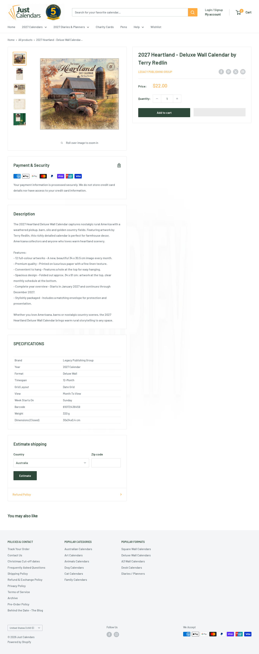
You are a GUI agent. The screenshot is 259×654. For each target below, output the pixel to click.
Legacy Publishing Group (155, 71)
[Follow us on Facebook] (109, 634)
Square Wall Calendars (136, 549)
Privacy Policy (17, 586)
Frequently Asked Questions (26, 567)
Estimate (25, 475)
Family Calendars (75, 579)
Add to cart (164, 112)
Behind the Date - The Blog (25, 610)
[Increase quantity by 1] (177, 99)
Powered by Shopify (19, 642)
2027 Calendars (32, 27)
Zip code (97, 454)
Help (137, 27)
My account (213, 14)
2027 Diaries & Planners (69, 27)
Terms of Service (19, 592)
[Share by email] (243, 71)
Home (11, 27)
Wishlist (156, 27)
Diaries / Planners (133, 573)
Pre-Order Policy (18, 604)
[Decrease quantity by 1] (157, 99)
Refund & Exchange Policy (25, 579)
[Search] (192, 12)
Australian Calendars (78, 549)
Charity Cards (105, 27)
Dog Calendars (74, 567)
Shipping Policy (18, 573)
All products (25, 39)
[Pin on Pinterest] (228, 71)
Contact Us (15, 555)
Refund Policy (22, 494)
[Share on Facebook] (221, 71)
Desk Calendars (131, 567)
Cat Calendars (73, 573)
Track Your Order (19, 549)
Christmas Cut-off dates (24, 561)
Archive (13, 598)
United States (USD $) (22, 627)
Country (18, 454)
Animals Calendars (76, 561)
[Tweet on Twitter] (235, 71)
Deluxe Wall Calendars (136, 555)
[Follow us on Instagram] (116, 634)
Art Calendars (73, 555)
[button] (220, 112)
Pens (123, 27)
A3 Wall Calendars (133, 561)
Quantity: (144, 98)
